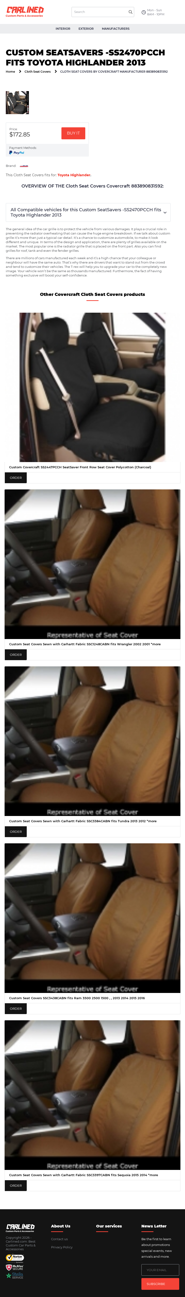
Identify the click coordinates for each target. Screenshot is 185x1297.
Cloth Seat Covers (38, 71)
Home (10, 71)
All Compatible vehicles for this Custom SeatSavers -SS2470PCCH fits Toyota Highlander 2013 (86, 212)
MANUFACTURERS (116, 28)
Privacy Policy (62, 1247)
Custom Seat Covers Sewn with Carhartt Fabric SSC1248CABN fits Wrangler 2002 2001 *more (85, 644)
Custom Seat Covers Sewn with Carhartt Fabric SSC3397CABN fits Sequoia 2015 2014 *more (83, 1175)
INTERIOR (63, 28)
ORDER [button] (16, 478)
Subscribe (156, 1284)
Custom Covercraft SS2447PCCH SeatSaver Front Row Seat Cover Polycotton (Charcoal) (80, 467)
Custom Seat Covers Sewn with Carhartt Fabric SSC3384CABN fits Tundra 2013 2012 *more (83, 821)
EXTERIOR (86, 28)
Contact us (59, 1239)
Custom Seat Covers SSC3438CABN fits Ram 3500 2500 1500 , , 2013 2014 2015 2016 (77, 998)
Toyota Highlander (74, 175)
